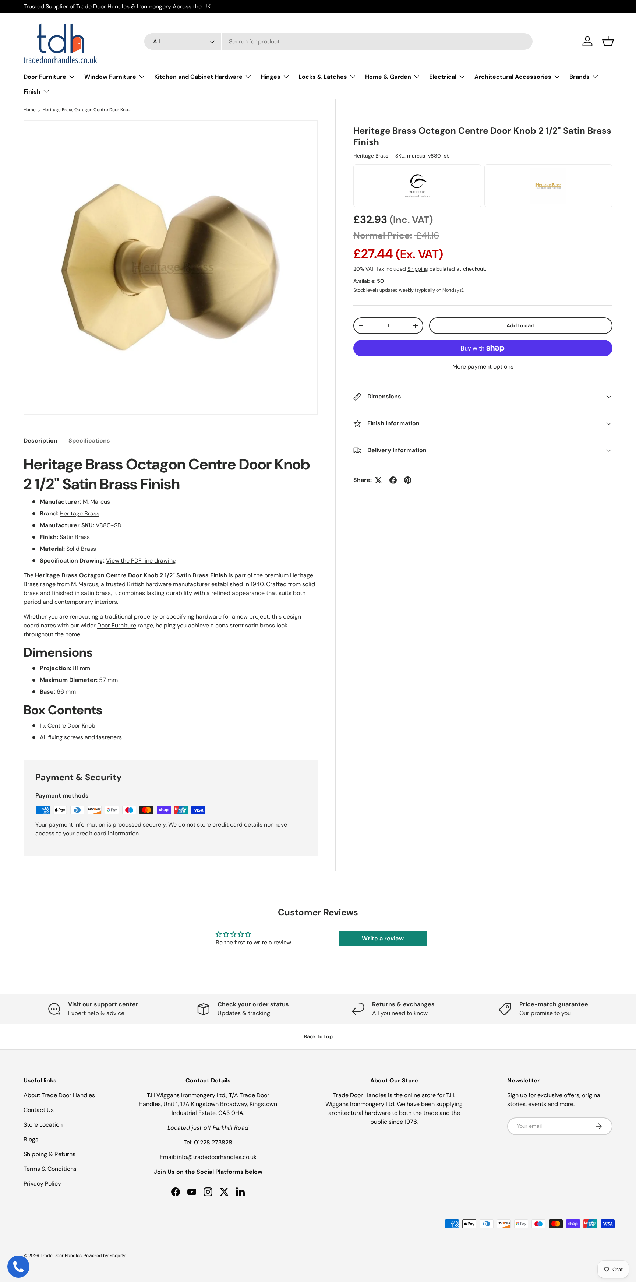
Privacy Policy (42, 1183)
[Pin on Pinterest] (407, 480)
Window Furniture (110, 77)
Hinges (270, 77)
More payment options (482, 366)
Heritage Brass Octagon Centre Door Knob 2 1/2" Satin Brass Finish (87, 110)
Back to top (318, 1036)
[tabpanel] (171, 598)
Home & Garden (388, 77)
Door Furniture (45, 77)
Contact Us (39, 1110)
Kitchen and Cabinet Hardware (198, 77)
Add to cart (520, 325)
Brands (579, 77)
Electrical (442, 77)
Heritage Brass (370, 155)
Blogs (31, 1139)
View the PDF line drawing (141, 560)
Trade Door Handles (61, 1255)
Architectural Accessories (512, 77)
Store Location (43, 1125)
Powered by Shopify (105, 1255)
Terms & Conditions (50, 1169)
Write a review (383, 938)
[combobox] (338, 41)
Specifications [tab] (89, 440)
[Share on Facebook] (393, 480)
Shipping (417, 268)
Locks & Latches (322, 77)
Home (30, 110)
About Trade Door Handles (59, 1095)
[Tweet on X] (378, 480)
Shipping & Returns (49, 1154)
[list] (170, 267)
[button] (608, 41)
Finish (32, 91)
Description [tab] (40, 440)
